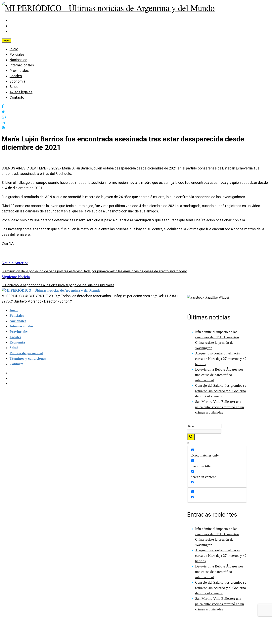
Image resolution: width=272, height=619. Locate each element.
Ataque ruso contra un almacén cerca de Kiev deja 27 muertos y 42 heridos (221, 358)
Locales (16, 76)
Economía (17, 81)
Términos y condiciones (28, 358)
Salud (14, 87)
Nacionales (18, 60)
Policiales (17, 54)
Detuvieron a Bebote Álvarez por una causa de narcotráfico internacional (219, 374)
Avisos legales (21, 92)
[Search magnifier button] (191, 437)
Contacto (17, 97)
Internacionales (22, 65)
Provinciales (19, 70)
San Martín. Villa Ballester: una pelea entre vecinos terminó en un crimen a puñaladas (219, 407)
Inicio (14, 49)
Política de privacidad (26, 353)
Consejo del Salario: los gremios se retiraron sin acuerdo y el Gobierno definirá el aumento (220, 390)
